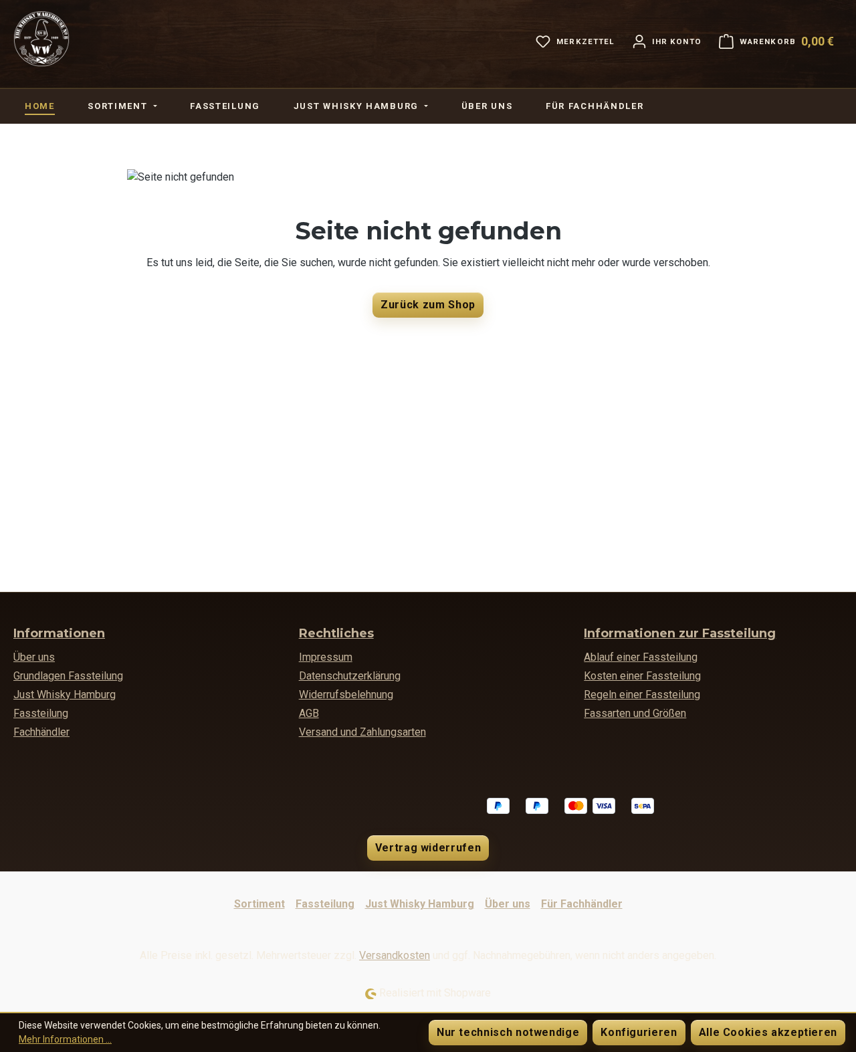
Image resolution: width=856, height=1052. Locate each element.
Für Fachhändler (582, 904)
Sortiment (259, 904)
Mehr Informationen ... (65, 1039)
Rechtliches (336, 633)
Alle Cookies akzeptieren (768, 1032)
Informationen (59, 633)
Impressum (325, 657)
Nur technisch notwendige (508, 1032)
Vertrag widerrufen (428, 847)
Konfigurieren (639, 1032)
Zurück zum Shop (428, 304)
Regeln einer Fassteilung (642, 694)
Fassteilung (40, 713)
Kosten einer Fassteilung (642, 675)
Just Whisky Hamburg (64, 694)
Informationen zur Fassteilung (680, 633)
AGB (309, 713)
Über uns (34, 657)
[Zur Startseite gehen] (41, 39)
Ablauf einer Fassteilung (641, 657)
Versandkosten (394, 955)
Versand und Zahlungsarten (362, 732)
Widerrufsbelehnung (346, 694)
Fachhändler (41, 732)
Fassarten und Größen (635, 713)
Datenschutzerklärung (350, 675)
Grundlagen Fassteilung (68, 675)
